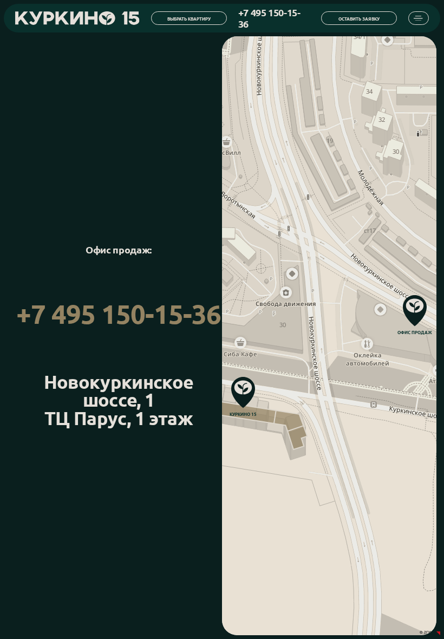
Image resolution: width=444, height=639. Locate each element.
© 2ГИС (427, 632)
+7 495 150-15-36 (118, 314)
